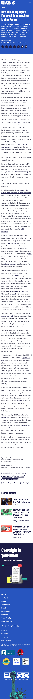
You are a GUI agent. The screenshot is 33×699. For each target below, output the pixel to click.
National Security (20, 473)
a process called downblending (17, 172)
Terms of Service (10, 645)
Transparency (7, 476)
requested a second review (19, 291)
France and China (11, 243)
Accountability (7, 473)
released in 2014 (15, 294)
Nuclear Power (19, 476)
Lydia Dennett (6, 458)
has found (20, 400)
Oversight (26, 483)
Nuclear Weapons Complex (11, 483)
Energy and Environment (10, 479)
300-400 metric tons (19, 122)
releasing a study (7, 316)
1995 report (19, 276)
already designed (10, 264)
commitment (5, 417)
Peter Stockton (6, 465)
